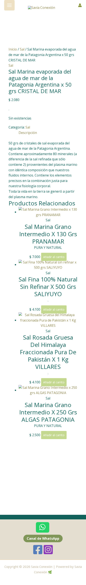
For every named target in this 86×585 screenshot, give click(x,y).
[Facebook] (38, 549)
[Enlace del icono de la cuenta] (80, 5)
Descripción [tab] (28, 132)
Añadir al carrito (53, 257)
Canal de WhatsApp (43, 538)
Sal (22, 49)
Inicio (13, 49)
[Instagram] (48, 549)
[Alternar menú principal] (9, 5)
